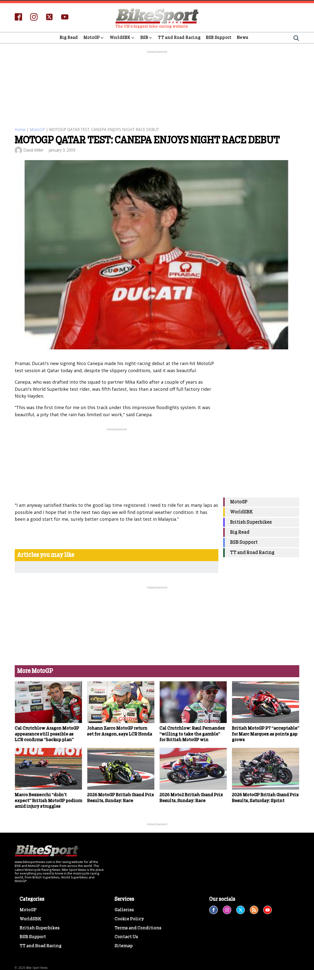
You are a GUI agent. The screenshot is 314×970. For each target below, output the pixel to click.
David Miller (33, 150)
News (242, 37)
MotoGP (91, 37)
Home (20, 129)
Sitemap (124, 946)
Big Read (69, 37)
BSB (144, 37)
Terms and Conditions (138, 928)
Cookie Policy (129, 919)
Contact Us (126, 937)
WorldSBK (120, 37)
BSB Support (218, 37)
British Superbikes (251, 522)
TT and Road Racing (179, 37)
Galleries (124, 910)
